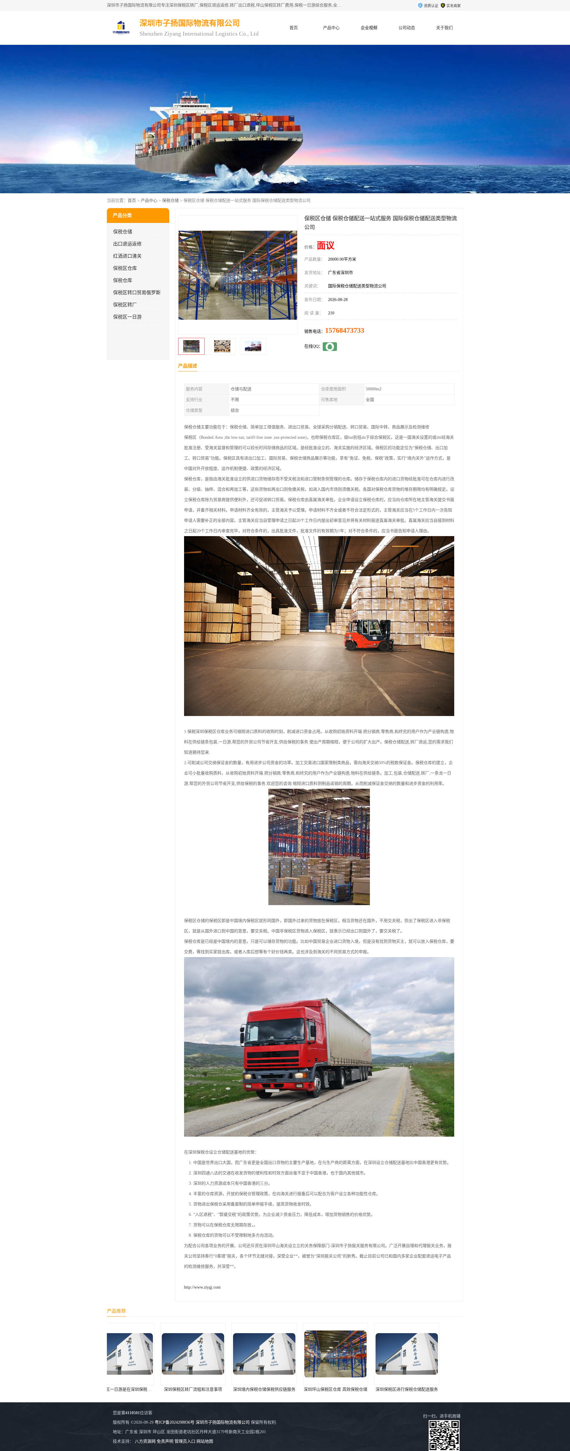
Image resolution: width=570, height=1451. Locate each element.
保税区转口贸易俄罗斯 (137, 292)
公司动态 (406, 28)
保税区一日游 (127, 316)
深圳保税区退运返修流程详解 (356, 1389)
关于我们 (444, 28)
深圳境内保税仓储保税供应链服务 (142, 1389)
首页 (293, 28)
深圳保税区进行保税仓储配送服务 (285, 1389)
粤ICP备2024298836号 (174, 1422)
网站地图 (205, 1441)
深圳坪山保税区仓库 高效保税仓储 (214, 1389)
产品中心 (331, 28)
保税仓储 (170, 200)
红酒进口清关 (127, 256)
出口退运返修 (127, 243)
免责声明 (165, 1441)
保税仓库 (122, 280)
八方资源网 (145, 1441)
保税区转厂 (125, 304)
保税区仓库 (125, 268)
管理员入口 (185, 1441)
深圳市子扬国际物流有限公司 (223, 1422)
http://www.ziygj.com (202, 1287)
